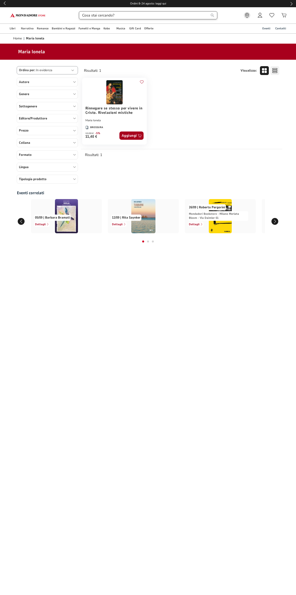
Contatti (280, 28)
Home (18, 38)
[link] (247, 15)
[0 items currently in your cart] (284, 15)
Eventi (266, 28)
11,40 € (91, 137)
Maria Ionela (93, 120)
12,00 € (89, 133)
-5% (97, 133)
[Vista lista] (274, 70)
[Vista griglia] (264, 70)
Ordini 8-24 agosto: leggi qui (148, 3)
